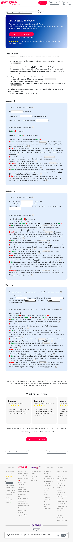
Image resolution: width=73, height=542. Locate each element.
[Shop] (64, 3)
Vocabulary (61, 499)
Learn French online (47, 26)
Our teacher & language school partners (49, 488)
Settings (57, 535)
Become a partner (49, 478)
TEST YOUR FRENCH (21, 34)
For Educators (48, 476)
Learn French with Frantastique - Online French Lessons (27, 11)
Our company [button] (10, 467)
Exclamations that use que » (56, 452)
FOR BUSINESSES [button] (48, 467)
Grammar (59, 487)
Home (7, 11)
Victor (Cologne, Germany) (16, 403)
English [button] (55, 3)
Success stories (10, 474)
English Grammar (62, 501)
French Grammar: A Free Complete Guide (19, 13)
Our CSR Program (11, 490)
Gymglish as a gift (23, 478)
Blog (7, 478)
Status (8, 502)
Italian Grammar (62, 497)
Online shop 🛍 (22, 476)
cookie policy (25, 536)
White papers (48, 483)
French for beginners (26, 428)
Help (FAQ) (9, 500)
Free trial (43, 3)
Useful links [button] (60, 467)
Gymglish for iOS (23, 515)
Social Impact (11, 492)
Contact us (9, 495)
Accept (63, 535)
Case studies (48, 481)
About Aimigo (10, 471)
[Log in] (69, 3)
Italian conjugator (62, 520)
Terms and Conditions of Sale (48, 504)
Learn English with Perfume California (22, 485)
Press (7, 497)
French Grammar (62, 471)
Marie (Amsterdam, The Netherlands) (44, 403)
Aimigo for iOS (35, 481)
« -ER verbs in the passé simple (17, 452)
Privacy (46, 495)
